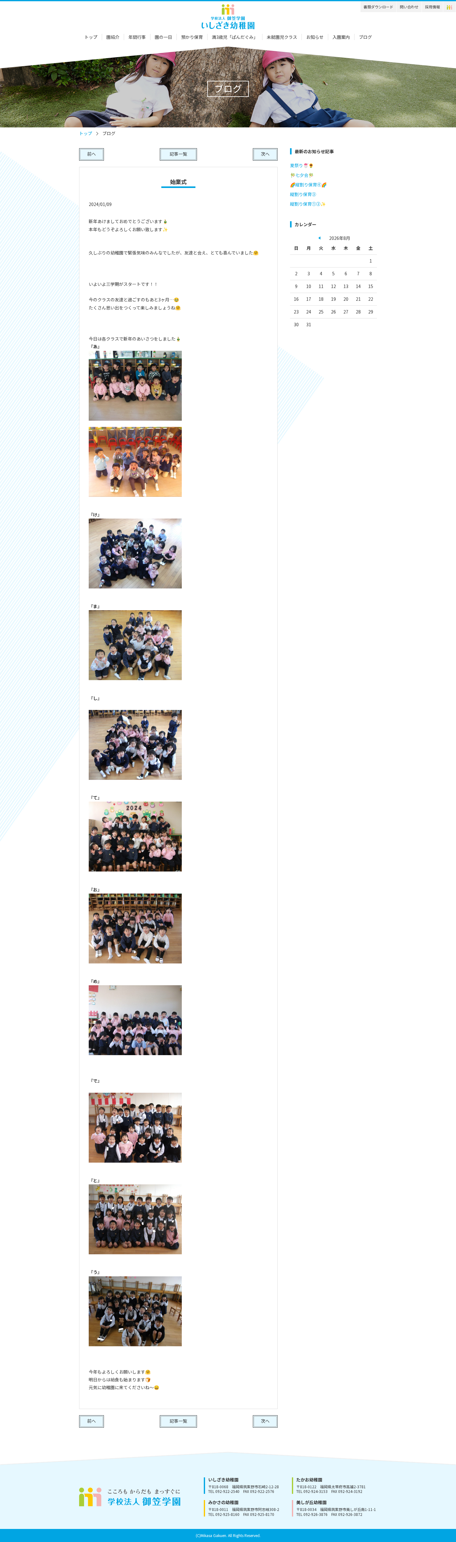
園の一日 (163, 37)
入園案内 (341, 37)
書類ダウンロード (378, 6)
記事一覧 (178, 154)
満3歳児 (235, 37)
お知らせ (315, 37)
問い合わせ (409, 6)
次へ (265, 154)
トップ (90, 37)
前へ (91, 154)
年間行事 (137, 37)
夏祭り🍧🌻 (302, 165)
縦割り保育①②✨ (308, 204)
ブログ (365, 37)
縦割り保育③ (303, 194)
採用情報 (432, 6)
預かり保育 (192, 37)
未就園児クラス (282, 37)
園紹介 (112, 37)
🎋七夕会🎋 (302, 175)
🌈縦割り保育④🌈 (308, 184)
